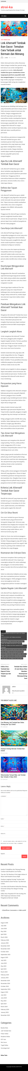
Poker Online (4, 1034)
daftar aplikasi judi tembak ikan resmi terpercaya (11, 638)
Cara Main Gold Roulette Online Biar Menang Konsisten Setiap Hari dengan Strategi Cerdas (14, 889)
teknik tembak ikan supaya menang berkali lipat (13, 656)
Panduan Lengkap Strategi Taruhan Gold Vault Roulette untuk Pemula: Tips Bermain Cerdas (13, 881)
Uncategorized (5, 1048)
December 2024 (5, 980)
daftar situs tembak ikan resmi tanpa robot (12, 641)
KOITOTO (19, 1066)
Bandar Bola (4, 1028)
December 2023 (5, 1015)
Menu (4, 16)
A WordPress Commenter (9, 910)
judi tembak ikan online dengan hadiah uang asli (13, 649)
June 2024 (4, 998)
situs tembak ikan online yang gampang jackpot (13, 654)
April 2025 (3, 969)
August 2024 (4, 992)
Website (3, 833)
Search (3, 853)
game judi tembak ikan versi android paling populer (12, 646)
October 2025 (5, 952)
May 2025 (3, 966)
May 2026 (3, 931)
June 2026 (4, 928)
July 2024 (3, 995)
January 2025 (4, 978)
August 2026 (4, 923)
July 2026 (3, 926)
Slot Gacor (4, 1042)
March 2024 (4, 1006)
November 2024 (5, 983)
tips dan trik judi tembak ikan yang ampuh (12, 658)
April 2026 (3, 934)
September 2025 (5, 954)
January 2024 (4, 1012)
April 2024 (3, 1004)
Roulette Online (5, 1036)
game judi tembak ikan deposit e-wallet (11, 643)
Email (3, 826)
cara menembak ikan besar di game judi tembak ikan (13, 634)
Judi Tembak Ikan (5, 39)
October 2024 (5, 986)
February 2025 (5, 975)
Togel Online (4, 1045)
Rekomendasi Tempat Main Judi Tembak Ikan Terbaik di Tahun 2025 (13, 776)
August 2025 (4, 957)
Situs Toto (4, 1055)
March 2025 (4, 972)
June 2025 (4, 963)
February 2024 (5, 1009)
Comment (4, 796)
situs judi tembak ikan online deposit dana (12, 652)
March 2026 (4, 937)
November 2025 (5, 949)
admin (6, 57)
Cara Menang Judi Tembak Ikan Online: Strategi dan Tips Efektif (12, 723)
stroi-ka (7, 7)
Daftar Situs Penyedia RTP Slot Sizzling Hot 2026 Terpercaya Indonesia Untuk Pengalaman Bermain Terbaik (13, 896)
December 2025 (5, 946)
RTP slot (3, 1039)
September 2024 (5, 989)
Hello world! (22, 910)
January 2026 (4, 943)
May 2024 (3, 1001)
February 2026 (5, 940)
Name (3, 819)
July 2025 (3, 960)
